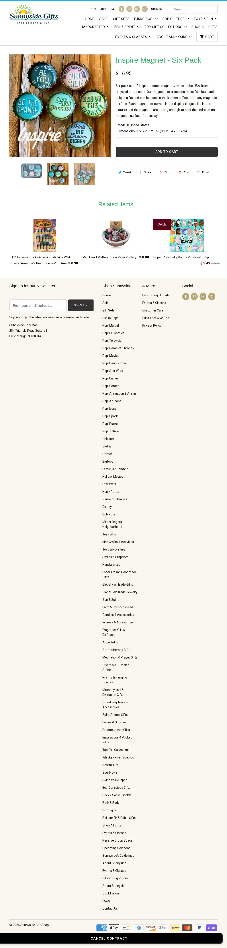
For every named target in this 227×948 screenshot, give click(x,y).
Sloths (106, 446)
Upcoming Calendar (116, 848)
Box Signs (109, 810)
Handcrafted (93, 27)
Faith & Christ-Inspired (117, 607)
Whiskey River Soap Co (118, 757)
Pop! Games (110, 386)
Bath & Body (110, 802)
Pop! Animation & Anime (119, 393)
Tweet (127, 172)
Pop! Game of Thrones (118, 348)
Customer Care (153, 310)
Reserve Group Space (117, 840)
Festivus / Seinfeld (115, 469)
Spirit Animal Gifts (115, 714)
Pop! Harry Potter (114, 363)
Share (147, 172)
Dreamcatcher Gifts (116, 730)
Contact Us (110, 908)
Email (205, 172)
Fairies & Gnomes (114, 722)
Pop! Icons (109, 408)
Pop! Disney (110, 378)
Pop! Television (112, 340)
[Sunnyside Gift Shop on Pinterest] (129, 9)
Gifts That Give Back (156, 318)
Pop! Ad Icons (111, 401)
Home (90, 19)
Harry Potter (110, 491)
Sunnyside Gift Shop (34, 925)
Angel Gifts (110, 642)
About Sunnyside (172, 37)
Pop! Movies (110, 355)
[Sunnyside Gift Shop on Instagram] (137, 9)
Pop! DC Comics (113, 333)
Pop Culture (174, 19)
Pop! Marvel (110, 325)
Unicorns (108, 439)
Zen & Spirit (125, 27)
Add (186, 172)
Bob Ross (108, 514)
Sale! (104, 19)
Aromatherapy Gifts (116, 650)
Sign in (156, 9)
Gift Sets (121, 19)
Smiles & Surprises (115, 557)
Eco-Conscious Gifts (116, 787)
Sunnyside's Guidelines (118, 855)
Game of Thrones (114, 499)
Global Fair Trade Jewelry (119, 592)
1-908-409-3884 (102, 9)
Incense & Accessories (118, 622)
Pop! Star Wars (112, 371)
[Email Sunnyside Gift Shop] (145, 9)
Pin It (167, 172)
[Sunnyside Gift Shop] (33, 15)
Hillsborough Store (115, 878)
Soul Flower (110, 772)
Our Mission (110, 893)
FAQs (106, 901)
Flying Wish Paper (114, 780)
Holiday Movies (112, 476)
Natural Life (110, 765)
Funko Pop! (144, 19)
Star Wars (109, 484)
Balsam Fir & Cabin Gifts (119, 818)
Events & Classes (131, 37)
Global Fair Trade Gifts (117, 584)
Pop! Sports (110, 416)
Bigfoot (107, 461)
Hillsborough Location (157, 295)
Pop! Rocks (110, 423)
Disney (107, 507)
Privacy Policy (151, 325)
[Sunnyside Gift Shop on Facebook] (121, 9)
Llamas (107, 454)
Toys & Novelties (113, 549)
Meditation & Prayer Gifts (119, 657)
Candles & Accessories (118, 615)
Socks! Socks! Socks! (116, 795)
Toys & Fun (204, 19)
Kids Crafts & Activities (118, 542)
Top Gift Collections (163, 27)
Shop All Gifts (205, 27)
